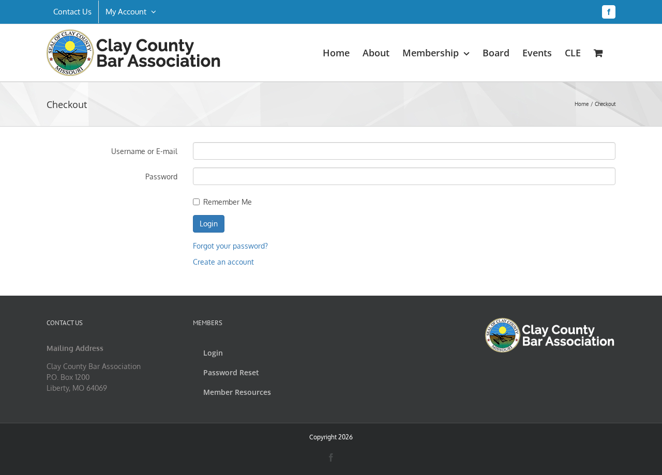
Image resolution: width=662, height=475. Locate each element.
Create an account (223, 261)
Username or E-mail (144, 151)
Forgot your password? (230, 245)
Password (161, 176)
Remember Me (227, 201)
